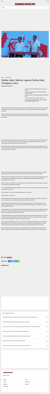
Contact (4, 381)
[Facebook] (1, 1)
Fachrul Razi (8, 77)
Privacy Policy (5, 386)
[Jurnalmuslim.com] (25, 5)
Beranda (4, 379)
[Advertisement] (25, 20)
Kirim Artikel (27, 381)
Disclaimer (27, 384)
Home (2, 77)
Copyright (5, 384)
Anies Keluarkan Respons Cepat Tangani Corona (35, 97)
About (26, 379)
